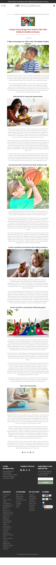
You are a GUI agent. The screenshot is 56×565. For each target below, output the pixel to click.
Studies (9, 353)
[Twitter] (28, 452)
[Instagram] (24, 470)
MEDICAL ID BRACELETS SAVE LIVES (8, 535)
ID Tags (18, 501)
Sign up (16, 444)
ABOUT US (6, 517)
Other (18, 505)
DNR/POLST (19, 498)
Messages (32, 496)
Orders (31, 494)
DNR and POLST (33, 1)
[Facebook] (21, 470)
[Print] (25, 452)
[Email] (22, 452)
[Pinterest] (33, 452)
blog (20, 441)
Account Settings (32, 509)
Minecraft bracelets (37, 221)
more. (29, 150)
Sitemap (5, 549)
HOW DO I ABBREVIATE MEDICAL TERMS (8, 543)
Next (54, 1)
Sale (17, 507)
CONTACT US (6, 547)
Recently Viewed (32, 506)
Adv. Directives (21, 500)
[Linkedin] (30, 452)
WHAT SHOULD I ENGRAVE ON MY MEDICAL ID (8, 514)
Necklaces (19, 496)
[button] (28, 11)
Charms (18, 503)
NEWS (5, 501)
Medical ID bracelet (22, 75)
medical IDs (39, 441)
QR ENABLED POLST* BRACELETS (7, 508)
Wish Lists (32, 503)
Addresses (33, 498)
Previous (2, 1)
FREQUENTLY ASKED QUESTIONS (7, 524)
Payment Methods (32, 500)
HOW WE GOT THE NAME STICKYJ (7, 529)
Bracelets (19, 494)
